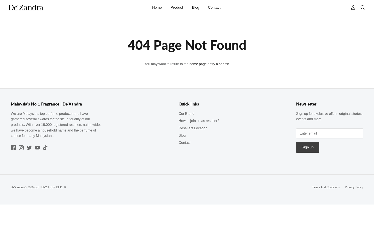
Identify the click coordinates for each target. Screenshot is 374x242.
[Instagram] (21, 147)
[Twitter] (29, 147)
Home (157, 7)
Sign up (308, 147)
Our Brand (186, 113)
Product (177, 7)
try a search (220, 64)
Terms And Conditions (326, 187)
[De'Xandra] (26, 8)
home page (198, 64)
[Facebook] (13, 147)
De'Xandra (17, 187)
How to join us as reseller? (199, 121)
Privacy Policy (354, 187)
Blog (195, 7)
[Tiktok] (45, 147)
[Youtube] (37, 147)
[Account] (352, 7)
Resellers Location (193, 128)
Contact (214, 7)
